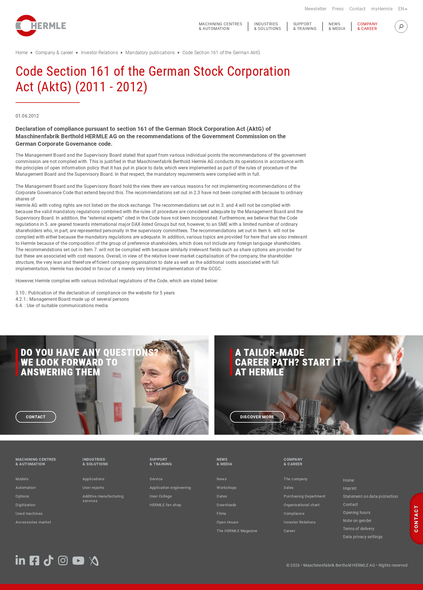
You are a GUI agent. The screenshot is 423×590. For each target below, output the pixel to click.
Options (22, 496)
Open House (227, 522)
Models (22, 479)
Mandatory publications (150, 52)
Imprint (350, 488)
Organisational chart (301, 505)
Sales (289, 487)
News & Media (337, 26)
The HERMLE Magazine (237, 531)
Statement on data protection (370, 496)
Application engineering (170, 487)
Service (156, 479)
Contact (357, 9)
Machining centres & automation (220, 26)
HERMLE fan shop (165, 505)
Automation (26, 487)
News (222, 479)
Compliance (294, 513)
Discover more (257, 417)
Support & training (305, 26)
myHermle (381, 9)
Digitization (25, 505)
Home (22, 52)
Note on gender (357, 521)
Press (338, 9)
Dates (222, 496)
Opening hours (356, 512)
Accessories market (33, 522)
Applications (93, 479)
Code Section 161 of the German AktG (221, 52)
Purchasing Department (304, 496)
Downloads (227, 505)
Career (289, 531)
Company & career (367, 26)
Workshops (227, 487)
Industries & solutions (267, 26)
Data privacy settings (362, 537)
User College (161, 496)
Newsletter (316, 9)
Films (221, 513)
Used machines (29, 513)
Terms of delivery (358, 529)
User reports (93, 487)
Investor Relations (100, 52)
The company (296, 479)
